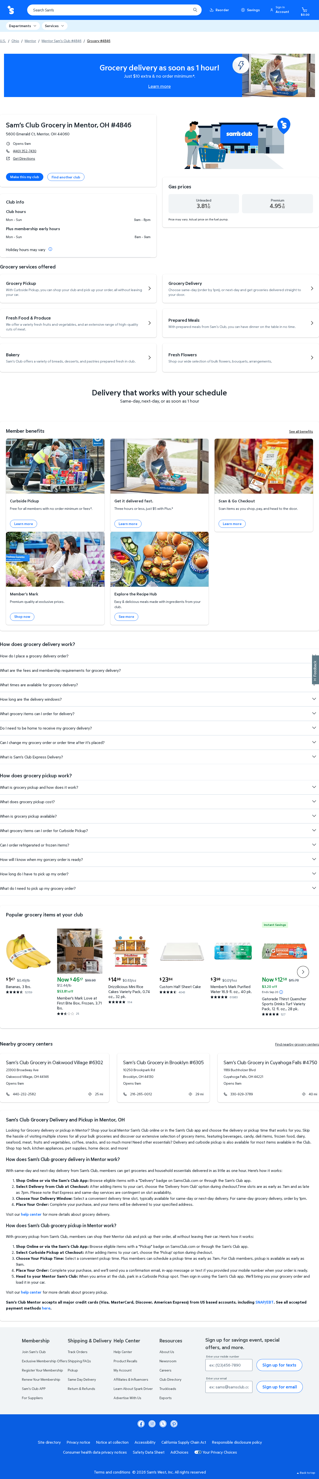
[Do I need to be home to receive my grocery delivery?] (314, 728)
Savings (253, 9)
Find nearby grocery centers (297, 1044)
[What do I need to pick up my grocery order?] (314, 888)
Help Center (123, 1351)
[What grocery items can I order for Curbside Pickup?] (314, 830)
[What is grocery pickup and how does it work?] (314, 787)
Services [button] (52, 25)
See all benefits (301, 431)
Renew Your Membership (41, 1379)
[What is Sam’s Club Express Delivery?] (314, 757)
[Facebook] (141, 1423)
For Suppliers (32, 1397)
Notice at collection (112, 1442)
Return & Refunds (81, 1388)
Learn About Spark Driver (133, 1388)
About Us (167, 1351)
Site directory (49, 1442)
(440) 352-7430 (24, 151)
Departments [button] (20, 25)
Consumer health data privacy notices (95, 1452)
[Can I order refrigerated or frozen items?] (314, 845)
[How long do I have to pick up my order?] (314, 874)
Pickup (73, 1370)
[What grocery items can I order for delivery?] (314, 713)
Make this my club (24, 176)
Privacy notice (78, 1442)
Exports (166, 1397)
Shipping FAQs (79, 1361)
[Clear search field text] (184, 9)
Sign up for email (279, 1387)
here (46, 1308)
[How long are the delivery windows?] (314, 699)
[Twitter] (163, 1423)
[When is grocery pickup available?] (314, 816)
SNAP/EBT (264, 1302)
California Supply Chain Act (183, 1442)
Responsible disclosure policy (237, 1442)
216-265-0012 (141, 1094)
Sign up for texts (279, 1365)
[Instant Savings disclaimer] (281, 992)
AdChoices (179, 1452)
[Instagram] (152, 1423)
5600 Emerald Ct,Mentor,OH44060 (38, 134)
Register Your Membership (42, 1370)
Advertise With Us (127, 1397)
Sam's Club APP (34, 1388)
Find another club (66, 177)
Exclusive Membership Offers (44, 1361)
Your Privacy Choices (220, 1452)
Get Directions (24, 158)
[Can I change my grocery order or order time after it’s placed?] (314, 742)
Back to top (307, 1473)
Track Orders (77, 1351)
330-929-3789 (242, 1094)
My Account (123, 1370)
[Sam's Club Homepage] (10, 10)
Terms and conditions (112, 1472)
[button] (280, 9)
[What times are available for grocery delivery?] (314, 684)
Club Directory (170, 1379)
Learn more (159, 86)
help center (31, 1214)
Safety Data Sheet (148, 1452)
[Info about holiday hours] (50, 249)
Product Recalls (125, 1361)
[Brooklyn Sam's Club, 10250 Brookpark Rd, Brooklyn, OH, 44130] (163, 1077)
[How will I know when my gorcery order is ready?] (314, 859)
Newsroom (168, 1361)
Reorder (222, 9)
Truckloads (168, 1388)
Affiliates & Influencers (131, 1379)
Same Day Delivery (82, 1379)
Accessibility (145, 1442)
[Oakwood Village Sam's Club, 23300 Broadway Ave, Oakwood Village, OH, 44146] (54, 1077)
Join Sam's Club (34, 1351)
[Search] (195, 10)
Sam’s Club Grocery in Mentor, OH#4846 (68, 124)
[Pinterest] (174, 1423)
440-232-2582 (24, 1094)
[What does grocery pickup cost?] (314, 801)
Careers (165, 1370)
